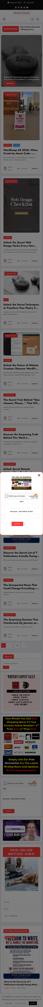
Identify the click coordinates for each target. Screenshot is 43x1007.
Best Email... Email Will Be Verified (21, 512)
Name (21, 502)
